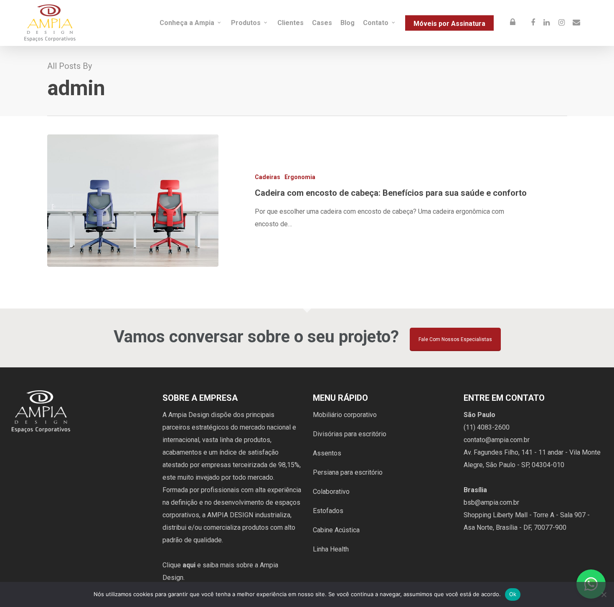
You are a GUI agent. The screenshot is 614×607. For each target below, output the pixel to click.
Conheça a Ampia (187, 23)
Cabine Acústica (336, 530)
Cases (322, 23)
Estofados (328, 511)
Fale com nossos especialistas (455, 339)
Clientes (290, 23)
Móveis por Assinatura (449, 23)
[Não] (603, 594)
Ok (513, 594)
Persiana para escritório (348, 472)
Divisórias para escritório (349, 434)
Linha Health (331, 549)
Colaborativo (331, 492)
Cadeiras (267, 177)
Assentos (327, 453)
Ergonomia (299, 177)
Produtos (246, 23)
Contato (375, 23)
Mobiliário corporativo (345, 415)
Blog (347, 23)
